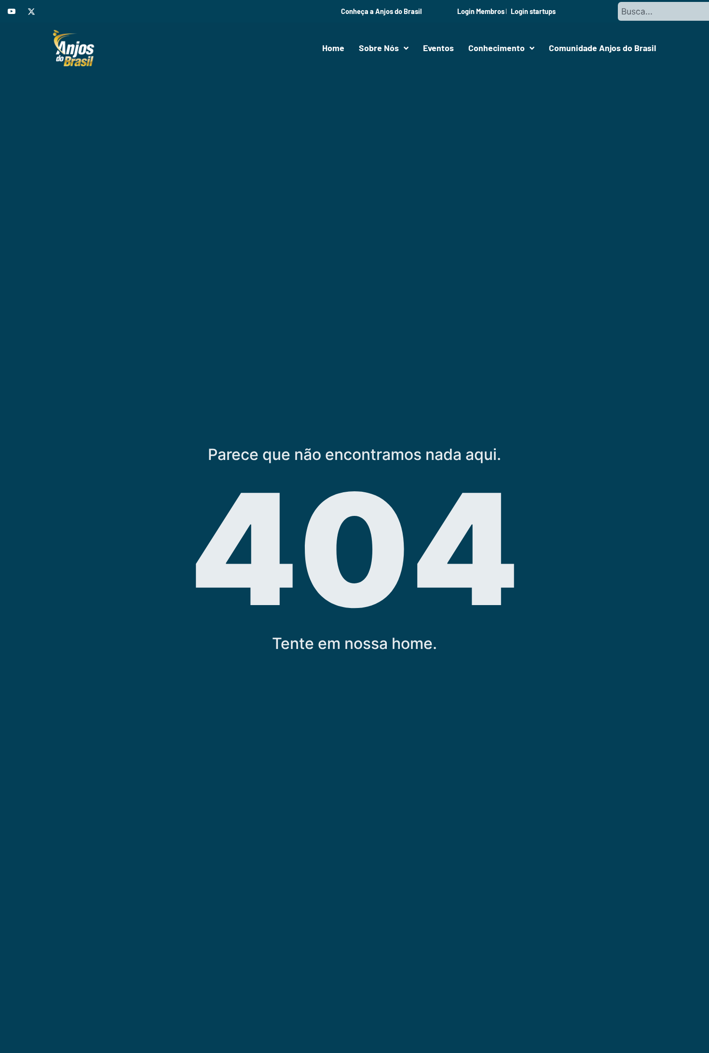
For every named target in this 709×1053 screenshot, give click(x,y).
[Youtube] (11, 11)
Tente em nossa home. (354, 643)
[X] (31, 11)
